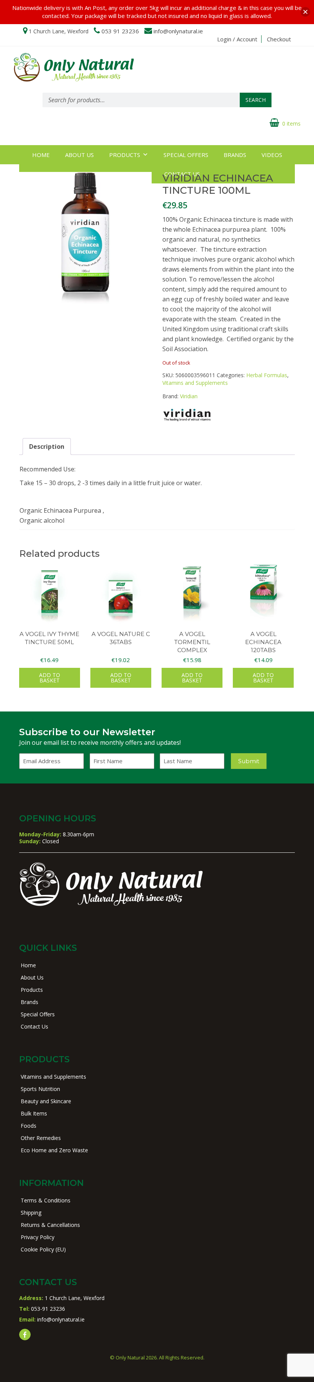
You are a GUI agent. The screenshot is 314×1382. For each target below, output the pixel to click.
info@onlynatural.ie (178, 31)
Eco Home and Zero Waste (54, 1150)
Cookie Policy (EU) (43, 1249)
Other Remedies (41, 1138)
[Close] (305, 12)
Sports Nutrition (40, 1089)
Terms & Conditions (45, 1200)
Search (255, 99)
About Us (79, 155)
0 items (291, 123)
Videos (272, 155)
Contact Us (34, 1026)
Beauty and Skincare (46, 1101)
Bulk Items (34, 1113)
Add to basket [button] (49, 677)
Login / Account (237, 39)
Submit (248, 761)
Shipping (31, 1212)
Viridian (189, 396)
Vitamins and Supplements (195, 382)
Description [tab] (46, 446)
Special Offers (186, 155)
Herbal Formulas (266, 375)
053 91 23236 (120, 31)
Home (41, 155)
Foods (28, 1125)
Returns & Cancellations (50, 1224)
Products (124, 155)
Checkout (279, 39)
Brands (235, 155)
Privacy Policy (37, 1237)
